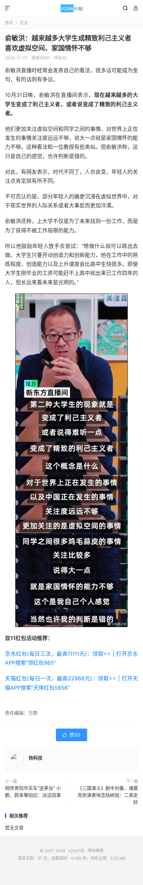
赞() (71, 735)
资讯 (9, 22)
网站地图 (95, 850)
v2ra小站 (71, 8)
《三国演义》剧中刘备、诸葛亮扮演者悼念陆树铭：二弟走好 (107, 795)
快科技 (36, 758)
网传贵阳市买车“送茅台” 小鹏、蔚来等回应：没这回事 (33, 791)
